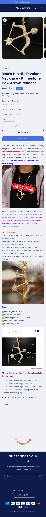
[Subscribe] (39, 476)
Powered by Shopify (29, 511)
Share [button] (6, 404)
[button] (4, 8)
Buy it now (23, 139)
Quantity (5, 119)
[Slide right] (27, 62)
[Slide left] (18, 62)
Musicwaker (19, 511)
